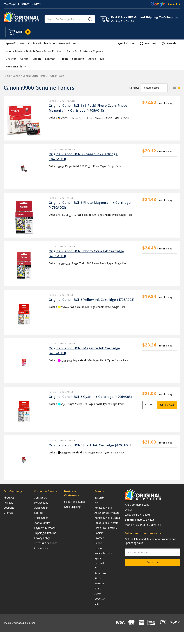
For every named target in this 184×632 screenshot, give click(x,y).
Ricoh (64, 58)
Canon (24, 58)
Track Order (41, 517)
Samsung (78, 58)
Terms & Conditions (45, 543)
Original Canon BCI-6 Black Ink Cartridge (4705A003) (90, 445)
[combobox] (70, 19)
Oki (96, 568)
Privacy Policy (42, 538)
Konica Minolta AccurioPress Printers (52, 43)
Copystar (100, 598)
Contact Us (40, 497)
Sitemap (8, 512)
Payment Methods (45, 528)
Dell (102, 58)
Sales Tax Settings (74, 501)
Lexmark (50, 58)
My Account (41, 502)
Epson (37, 58)
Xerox (92, 58)
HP (22, 43)
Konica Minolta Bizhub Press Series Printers (34, 51)
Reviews (8, 502)
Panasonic (101, 573)
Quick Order (41, 507)
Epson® (11, 43)
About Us (9, 497)
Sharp (98, 588)
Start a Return (42, 523)
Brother (11, 58)
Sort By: (134, 87)
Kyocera (99, 558)
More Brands (14, 66)
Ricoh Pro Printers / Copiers (85, 51)
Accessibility (41, 548)
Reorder (38, 512)
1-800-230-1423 (29, 4)
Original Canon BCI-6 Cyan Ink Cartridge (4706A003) (90, 396)
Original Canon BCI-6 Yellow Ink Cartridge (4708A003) (91, 299)
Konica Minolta (103, 553)
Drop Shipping (72, 506)
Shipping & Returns (45, 533)
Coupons (9, 507)
